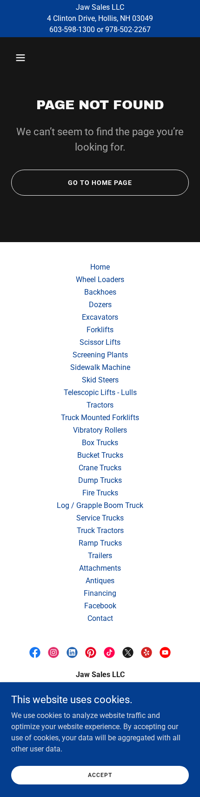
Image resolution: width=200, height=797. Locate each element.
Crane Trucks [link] (100, 467)
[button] (31, 57)
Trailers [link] (100, 555)
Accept (100, 774)
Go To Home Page (100, 182)
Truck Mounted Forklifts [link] (100, 417)
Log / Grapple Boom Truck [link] (100, 505)
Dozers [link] (100, 304)
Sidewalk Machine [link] (100, 367)
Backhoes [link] (100, 292)
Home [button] (100, 267)
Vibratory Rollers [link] (100, 430)
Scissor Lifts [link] (100, 342)
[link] (35, 652)
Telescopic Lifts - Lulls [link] (100, 392)
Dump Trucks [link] (100, 480)
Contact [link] (100, 618)
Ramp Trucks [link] (100, 543)
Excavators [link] (100, 317)
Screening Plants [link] (100, 354)
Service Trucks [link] (100, 518)
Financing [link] (100, 593)
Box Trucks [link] (100, 442)
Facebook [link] (100, 605)
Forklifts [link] (100, 329)
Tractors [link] (100, 405)
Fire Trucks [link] (100, 492)
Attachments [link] (100, 568)
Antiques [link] (100, 580)
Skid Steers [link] (100, 379)
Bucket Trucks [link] (100, 455)
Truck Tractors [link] (100, 530)
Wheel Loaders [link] (100, 279)
